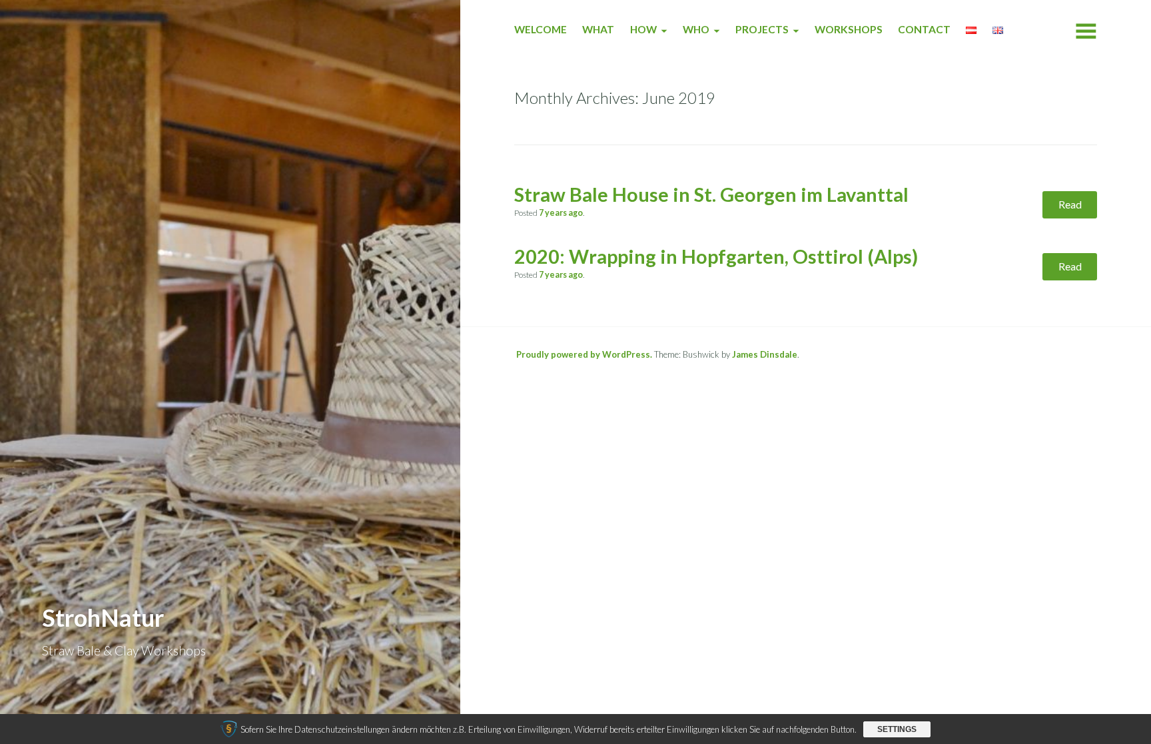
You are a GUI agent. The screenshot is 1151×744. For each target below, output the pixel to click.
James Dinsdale (764, 354)
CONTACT (924, 29)
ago (561, 213)
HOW (643, 29)
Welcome (540, 29)
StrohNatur (103, 617)
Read (1070, 204)
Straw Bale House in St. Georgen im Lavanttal (711, 194)
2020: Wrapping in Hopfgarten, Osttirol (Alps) (716, 256)
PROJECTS (762, 29)
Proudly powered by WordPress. (584, 354)
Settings (897, 729)
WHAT (598, 29)
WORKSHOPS (849, 29)
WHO (696, 29)
